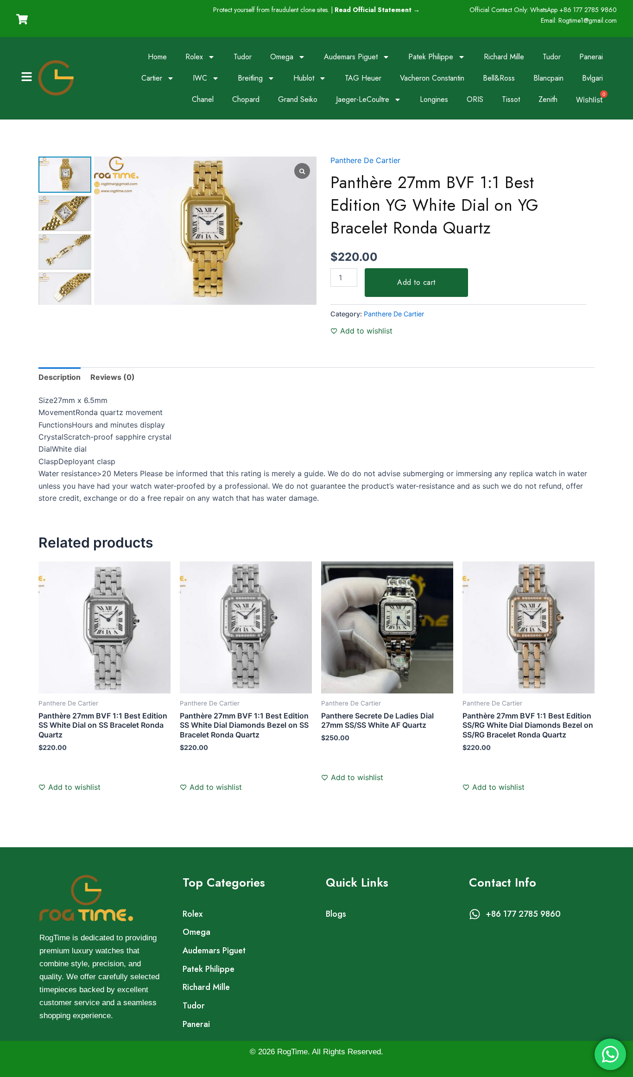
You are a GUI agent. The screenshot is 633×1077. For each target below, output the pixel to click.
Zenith (547, 99)
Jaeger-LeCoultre (362, 99)
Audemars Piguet (351, 56)
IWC (200, 78)
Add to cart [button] (68, 775)
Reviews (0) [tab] (112, 377)
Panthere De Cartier (365, 160)
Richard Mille (504, 56)
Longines (434, 99)
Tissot (511, 99)
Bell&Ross (499, 78)
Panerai (591, 56)
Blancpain (548, 78)
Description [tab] (59, 377)
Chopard (246, 99)
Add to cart (416, 282)
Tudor (243, 56)
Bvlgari (592, 78)
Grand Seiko (297, 99)
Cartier (151, 78)
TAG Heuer (363, 78)
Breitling (250, 78)
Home (157, 56)
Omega (281, 56)
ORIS (475, 99)
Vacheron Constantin (432, 78)
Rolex (194, 56)
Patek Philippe (430, 56)
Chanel (203, 99)
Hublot (303, 78)
